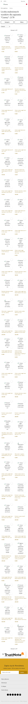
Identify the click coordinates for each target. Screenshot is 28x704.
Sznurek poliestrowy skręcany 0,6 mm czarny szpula (20, 598)
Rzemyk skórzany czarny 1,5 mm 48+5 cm (20, 191)
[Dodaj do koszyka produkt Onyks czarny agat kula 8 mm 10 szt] (24, 370)
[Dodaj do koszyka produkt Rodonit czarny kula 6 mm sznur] (24, 409)
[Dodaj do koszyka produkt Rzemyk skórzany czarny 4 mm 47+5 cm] (24, 268)
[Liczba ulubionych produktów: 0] (23, 4)
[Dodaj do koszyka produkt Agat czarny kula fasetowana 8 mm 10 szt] (24, 614)
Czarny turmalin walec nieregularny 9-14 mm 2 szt (20, 48)
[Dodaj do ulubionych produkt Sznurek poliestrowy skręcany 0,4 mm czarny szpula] (12, 544)
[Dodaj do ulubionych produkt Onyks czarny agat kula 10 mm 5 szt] (12, 361)
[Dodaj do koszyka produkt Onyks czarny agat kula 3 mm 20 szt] (24, 106)
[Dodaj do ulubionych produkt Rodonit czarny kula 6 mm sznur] (25, 401)
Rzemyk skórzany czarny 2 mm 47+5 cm (7, 251)
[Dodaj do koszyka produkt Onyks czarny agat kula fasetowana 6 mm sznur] (24, 573)
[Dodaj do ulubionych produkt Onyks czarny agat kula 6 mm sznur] (12, 219)
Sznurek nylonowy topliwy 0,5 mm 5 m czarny (6, 48)
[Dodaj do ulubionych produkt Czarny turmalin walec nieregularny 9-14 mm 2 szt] (25, 35)
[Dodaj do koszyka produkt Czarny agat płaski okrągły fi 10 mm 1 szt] (11, 532)
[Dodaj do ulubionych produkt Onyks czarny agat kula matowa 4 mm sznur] (12, 483)
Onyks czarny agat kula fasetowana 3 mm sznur (20, 536)
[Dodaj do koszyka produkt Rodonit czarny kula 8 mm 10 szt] (11, 409)
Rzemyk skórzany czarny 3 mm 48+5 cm (20, 394)
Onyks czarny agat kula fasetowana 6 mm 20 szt (7, 475)
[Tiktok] (15, 695)
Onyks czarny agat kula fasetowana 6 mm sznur (20, 577)
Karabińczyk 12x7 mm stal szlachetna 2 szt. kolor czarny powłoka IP (7, 598)
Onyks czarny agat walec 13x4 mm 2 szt (6, 130)
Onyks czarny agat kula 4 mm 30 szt (20, 150)
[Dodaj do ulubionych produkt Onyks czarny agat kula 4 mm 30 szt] (25, 138)
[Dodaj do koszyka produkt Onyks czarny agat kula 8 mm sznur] (11, 634)
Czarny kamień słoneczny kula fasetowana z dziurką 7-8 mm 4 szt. (20, 353)
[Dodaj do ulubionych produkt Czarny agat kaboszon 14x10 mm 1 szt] (25, 199)
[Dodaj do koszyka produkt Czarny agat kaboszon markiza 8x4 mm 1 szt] (11, 347)
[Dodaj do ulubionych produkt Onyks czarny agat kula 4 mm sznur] (12, 260)
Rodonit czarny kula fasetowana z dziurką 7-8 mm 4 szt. (20, 496)
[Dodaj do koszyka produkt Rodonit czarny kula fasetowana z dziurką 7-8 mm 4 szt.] (24, 491)
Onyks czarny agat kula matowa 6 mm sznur (7, 331)
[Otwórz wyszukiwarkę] (20, 4)
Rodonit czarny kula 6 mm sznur (20, 413)
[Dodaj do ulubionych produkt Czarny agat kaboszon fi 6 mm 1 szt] (12, 77)
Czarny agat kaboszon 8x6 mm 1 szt (20, 433)
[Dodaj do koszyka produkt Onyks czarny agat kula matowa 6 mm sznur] (11, 327)
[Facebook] (8, 695)
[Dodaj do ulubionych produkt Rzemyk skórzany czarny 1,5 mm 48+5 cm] (25, 179)
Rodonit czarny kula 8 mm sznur (20, 517)
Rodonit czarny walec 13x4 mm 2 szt (20, 312)
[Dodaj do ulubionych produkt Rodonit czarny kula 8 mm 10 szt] (12, 401)
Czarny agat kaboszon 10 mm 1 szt (20, 130)
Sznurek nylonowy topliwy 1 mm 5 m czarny (19, 69)
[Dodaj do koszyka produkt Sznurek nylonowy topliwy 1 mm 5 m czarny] (24, 64)
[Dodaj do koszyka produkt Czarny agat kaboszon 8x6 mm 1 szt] (24, 429)
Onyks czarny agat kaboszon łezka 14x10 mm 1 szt (20, 252)
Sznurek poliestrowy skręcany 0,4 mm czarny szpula (6, 557)
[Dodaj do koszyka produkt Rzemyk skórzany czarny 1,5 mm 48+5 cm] (24, 187)
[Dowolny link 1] (20, 695)
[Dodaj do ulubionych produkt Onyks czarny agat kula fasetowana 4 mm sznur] (25, 279)
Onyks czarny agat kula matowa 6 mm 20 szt (7, 191)
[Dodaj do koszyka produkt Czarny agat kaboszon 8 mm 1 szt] (11, 146)
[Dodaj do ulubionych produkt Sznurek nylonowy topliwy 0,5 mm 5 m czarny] (12, 35)
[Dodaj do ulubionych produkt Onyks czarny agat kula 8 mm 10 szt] (25, 361)
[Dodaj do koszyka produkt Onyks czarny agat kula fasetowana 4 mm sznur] (24, 288)
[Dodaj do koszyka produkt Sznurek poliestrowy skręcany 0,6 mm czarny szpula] (24, 593)
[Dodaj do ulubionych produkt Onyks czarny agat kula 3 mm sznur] (12, 381)
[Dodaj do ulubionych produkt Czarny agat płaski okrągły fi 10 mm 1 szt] (12, 524)
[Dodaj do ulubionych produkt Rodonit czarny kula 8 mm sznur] (25, 504)
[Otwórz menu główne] (1, 4)
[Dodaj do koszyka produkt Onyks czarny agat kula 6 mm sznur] (11, 227)
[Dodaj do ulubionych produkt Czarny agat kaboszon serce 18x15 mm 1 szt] (12, 565)
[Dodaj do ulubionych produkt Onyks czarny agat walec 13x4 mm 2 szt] (12, 118)
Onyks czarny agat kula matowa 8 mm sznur (7, 619)
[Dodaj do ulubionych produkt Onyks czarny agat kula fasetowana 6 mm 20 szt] (12, 462)
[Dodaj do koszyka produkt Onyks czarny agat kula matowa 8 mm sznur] (11, 614)
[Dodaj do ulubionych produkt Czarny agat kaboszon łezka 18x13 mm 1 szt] (12, 442)
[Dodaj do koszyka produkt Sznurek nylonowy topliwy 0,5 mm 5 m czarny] (11, 43)
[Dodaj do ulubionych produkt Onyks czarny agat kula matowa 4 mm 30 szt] (12, 199)
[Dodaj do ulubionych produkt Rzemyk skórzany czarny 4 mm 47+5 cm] (25, 260)
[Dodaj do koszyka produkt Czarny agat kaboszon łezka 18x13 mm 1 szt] (11, 450)
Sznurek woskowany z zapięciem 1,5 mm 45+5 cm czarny (20, 90)
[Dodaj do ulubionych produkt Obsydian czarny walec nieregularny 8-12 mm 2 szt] (12, 421)
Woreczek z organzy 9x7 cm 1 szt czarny (7, 312)
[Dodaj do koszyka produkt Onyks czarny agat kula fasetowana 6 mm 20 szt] (11, 470)
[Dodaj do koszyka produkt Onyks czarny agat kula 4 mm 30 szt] (24, 146)
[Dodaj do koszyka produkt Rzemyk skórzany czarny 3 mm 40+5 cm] (11, 288)
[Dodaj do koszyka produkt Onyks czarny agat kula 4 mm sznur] (11, 268)
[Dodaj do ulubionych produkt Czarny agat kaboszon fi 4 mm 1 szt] (25, 219)
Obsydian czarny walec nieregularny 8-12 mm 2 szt (7, 434)
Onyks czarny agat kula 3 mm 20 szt (20, 111)
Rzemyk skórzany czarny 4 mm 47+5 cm (20, 272)
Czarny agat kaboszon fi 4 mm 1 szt (20, 231)
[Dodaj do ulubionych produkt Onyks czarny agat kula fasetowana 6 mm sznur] (25, 565)
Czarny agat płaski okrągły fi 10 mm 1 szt (7, 536)
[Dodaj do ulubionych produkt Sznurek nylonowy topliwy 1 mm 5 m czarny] (25, 56)
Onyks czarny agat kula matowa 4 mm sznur (7, 495)
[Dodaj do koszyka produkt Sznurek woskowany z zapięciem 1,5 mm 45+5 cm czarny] (24, 85)
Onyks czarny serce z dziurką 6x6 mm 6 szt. (20, 474)
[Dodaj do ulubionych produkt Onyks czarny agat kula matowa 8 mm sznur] (12, 606)
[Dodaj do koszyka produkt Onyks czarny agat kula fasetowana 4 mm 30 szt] (11, 166)
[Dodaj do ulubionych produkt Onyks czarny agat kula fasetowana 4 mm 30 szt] (12, 158)
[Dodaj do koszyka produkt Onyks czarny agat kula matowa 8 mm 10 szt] (11, 512)
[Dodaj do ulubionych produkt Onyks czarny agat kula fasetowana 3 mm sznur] (25, 524)
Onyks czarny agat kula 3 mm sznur (7, 394)
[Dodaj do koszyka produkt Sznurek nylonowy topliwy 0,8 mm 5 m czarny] (11, 64)
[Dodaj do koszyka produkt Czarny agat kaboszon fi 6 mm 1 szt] (11, 85)
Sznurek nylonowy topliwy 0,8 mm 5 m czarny (6, 69)
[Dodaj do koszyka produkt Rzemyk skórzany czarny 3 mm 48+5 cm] (24, 389)
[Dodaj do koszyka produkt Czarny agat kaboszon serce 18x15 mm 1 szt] (11, 573)
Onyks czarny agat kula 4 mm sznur (7, 272)
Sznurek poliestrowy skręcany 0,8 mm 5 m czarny (20, 171)
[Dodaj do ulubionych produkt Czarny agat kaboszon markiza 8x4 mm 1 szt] (12, 339)
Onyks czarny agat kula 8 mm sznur (7, 638)
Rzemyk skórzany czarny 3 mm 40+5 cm (7, 292)
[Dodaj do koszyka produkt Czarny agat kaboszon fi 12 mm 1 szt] (11, 106)
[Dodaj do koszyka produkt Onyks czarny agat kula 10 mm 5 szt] (11, 370)
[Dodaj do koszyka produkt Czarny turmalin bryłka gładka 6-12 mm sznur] (24, 327)
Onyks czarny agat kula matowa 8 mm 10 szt (7, 517)
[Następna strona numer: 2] (21, 30)
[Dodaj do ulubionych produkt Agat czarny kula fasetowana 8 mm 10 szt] (25, 606)
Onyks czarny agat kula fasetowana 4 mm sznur (20, 292)
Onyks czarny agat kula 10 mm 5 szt (7, 374)
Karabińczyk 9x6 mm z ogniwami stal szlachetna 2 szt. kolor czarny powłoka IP (20, 640)
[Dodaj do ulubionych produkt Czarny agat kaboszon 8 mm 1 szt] (12, 138)
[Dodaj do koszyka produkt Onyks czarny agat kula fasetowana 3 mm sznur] (24, 532)
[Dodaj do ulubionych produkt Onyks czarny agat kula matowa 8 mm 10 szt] (12, 504)
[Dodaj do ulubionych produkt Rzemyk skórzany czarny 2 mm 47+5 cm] (12, 238)
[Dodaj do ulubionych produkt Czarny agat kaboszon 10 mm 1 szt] (25, 118)
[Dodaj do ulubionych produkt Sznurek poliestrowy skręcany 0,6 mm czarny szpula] (25, 585)
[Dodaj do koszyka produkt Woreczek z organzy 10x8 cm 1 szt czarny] (24, 450)
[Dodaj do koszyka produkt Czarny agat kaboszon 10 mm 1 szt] (24, 126)
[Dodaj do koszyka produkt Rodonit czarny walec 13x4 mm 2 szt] (24, 307)
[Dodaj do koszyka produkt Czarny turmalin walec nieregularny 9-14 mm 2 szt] (24, 43)
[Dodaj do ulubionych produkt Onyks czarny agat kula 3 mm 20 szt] (25, 98)
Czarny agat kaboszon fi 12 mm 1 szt (7, 111)
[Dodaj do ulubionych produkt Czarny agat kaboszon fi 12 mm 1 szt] (12, 98)
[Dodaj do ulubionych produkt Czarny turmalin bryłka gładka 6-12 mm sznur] (25, 319)
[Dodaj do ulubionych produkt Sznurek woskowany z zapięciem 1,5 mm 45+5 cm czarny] (25, 77)
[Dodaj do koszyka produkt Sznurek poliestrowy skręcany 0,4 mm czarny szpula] (11, 552)
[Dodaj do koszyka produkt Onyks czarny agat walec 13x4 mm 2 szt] (11, 126)
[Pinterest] (18, 695)
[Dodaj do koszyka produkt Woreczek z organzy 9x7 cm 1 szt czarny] (11, 307)
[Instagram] (10, 695)
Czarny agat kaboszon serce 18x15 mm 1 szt (7, 577)
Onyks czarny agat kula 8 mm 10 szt (20, 374)
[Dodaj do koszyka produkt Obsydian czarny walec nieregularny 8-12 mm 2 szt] (11, 429)
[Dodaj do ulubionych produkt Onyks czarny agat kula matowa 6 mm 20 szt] (12, 179)
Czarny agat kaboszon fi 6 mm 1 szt (7, 89)
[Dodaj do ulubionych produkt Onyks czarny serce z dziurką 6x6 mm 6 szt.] (25, 462)
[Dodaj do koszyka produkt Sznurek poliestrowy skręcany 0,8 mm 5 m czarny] (24, 166)
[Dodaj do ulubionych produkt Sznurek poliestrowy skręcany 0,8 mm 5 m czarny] (25, 158)
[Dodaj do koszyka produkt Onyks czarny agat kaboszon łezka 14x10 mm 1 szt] (24, 247)
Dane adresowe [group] (5, 679)
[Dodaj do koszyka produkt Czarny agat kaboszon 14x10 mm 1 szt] (24, 207)
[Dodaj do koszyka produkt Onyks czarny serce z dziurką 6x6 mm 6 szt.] (24, 470)
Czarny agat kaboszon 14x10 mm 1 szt (20, 211)
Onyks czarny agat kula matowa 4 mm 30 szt (7, 211)
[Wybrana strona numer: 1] (14, 30)
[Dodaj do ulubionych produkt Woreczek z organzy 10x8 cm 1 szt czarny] (25, 442)
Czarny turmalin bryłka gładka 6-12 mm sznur (20, 331)
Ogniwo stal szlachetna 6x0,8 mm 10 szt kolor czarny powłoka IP (20, 557)
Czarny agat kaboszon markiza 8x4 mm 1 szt (7, 351)
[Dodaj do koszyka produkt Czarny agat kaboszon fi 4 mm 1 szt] (24, 227)
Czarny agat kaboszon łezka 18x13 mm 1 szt (7, 454)
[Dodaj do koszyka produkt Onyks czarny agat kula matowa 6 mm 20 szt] (11, 187)
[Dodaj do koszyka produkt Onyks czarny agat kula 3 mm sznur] (11, 389)
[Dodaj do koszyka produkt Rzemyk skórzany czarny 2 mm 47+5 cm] (11, 247)
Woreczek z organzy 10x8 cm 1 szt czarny (19, 454)
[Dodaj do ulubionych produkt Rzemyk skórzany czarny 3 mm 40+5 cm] (12, 279)
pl (1, 1)
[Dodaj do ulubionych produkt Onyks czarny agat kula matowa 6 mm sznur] (12, 319)
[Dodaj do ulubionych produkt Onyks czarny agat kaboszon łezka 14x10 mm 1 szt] (25, 238)
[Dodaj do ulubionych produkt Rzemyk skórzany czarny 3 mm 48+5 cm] (25, 381)
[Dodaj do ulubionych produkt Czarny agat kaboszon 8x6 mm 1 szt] (25, 421)
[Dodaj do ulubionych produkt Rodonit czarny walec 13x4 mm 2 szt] (25, 299)
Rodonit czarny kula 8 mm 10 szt (7, 413)
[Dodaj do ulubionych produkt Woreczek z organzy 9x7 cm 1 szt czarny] (12, 299)
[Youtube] (13, 695)
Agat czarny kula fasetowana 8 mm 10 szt (20, 619)
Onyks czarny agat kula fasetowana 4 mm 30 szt (7, 171)
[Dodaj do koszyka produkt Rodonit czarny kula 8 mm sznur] (24, 512)
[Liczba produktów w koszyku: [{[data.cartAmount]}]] (25, 4)
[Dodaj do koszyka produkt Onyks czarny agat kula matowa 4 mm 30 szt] (11, 207)
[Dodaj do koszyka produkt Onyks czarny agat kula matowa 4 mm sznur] (11, 491)
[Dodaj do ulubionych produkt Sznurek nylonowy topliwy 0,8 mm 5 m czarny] (12, 56)
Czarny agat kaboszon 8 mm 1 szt (7, 150)
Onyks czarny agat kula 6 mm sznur (7, 231)
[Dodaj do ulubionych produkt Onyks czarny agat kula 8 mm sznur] (12, 626)
